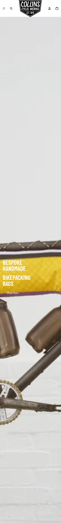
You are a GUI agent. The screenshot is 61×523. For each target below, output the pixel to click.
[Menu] (4, 8)
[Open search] (11, 8)
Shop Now (12, 292)
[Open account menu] (49, 8)
